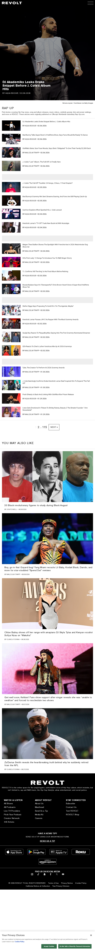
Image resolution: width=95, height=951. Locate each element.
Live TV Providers (12, 811)
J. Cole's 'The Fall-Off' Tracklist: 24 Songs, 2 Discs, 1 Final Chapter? (48, 183)
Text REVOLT (72, 811)
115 (44, 427)
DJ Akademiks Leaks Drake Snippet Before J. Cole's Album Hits (46, 121)
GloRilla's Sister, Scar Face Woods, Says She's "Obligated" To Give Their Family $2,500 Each (57, 148)
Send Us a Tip (41, 811)
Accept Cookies (49, 946)
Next (53, 427)
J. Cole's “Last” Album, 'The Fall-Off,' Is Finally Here (41, 162)
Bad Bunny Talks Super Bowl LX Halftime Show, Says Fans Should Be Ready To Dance (55, 135)
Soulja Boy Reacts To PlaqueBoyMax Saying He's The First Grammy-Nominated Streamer (56, 333)
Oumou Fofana (13, 639)
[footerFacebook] (50, 875)
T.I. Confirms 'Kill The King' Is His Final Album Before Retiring (45, 271)
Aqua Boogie (11, 93)
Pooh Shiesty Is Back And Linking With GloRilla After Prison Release (48, 394)
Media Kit (39, 814)
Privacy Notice (67, 883)
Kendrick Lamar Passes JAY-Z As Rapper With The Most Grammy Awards (50, 319)
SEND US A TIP (47, 841)
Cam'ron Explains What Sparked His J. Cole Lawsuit (42, 210)
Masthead (39, 807)
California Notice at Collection (38, 886)
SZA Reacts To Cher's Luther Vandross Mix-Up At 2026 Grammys (47, 346)
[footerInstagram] (32, 875)
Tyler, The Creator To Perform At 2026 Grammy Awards (44, 368)
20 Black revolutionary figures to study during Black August (36, 505)
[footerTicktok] (38, 875)
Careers (38, 818)
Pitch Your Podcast (12, 814)
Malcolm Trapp (32, 153)
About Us (39, 803)
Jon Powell (12, 509)
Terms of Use (53, 883)
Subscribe (70, 803)
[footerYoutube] (63, 875)
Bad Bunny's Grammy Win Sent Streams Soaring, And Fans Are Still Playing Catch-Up (55, 196)
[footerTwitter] (57, 875)
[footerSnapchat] (44, 875)
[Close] (91, 935)
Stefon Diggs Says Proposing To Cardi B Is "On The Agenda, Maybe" (48, 306)
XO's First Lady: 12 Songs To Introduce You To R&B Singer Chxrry (47, 258)
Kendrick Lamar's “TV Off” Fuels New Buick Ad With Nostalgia (46, 223)
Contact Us (71, 807)
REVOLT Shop (72, 814)
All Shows (8, 803)
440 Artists (9, 822)
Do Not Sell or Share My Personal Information (75, 946)
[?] (11, 125)
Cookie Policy (80, 883)
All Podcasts (9, 807)
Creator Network (12, 818)
